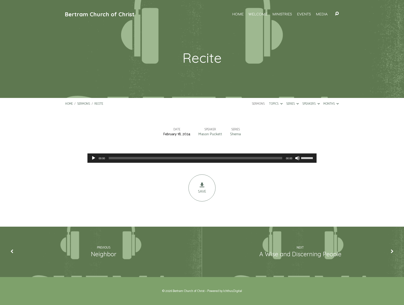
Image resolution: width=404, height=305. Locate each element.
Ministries (282, 14)
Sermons (83, 103)
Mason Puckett (210, 134)
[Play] (93, 158)
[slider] (307, 157)
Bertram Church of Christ (99, 14)
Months (329, 103)
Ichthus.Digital (232, 291)
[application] (202, 158)
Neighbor (103, 254)
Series (291, 103)
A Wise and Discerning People (300, 254)
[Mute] (297, 158)
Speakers (309, 103)
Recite (98, 103)
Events (304, 14)
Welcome (258, 14)
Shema (235, 134)
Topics (274, 103)
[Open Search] (337, 14)
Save (202, 191)
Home (238, 14)
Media (322, 14)
